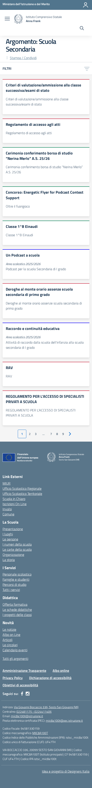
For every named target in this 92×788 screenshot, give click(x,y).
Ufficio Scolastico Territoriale (22, 493)
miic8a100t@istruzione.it (27, 716)
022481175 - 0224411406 (34, 711)
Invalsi (7, 509)
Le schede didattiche (17, 609)
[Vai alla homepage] (18, 19)
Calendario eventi (15, 650)
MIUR (6, 483)
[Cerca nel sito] (82, 28)
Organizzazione (13, 554)
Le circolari (10, 644)
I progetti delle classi (17, 614)
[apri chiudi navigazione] (7, 19)
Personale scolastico (17, 574)
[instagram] (28, 694)
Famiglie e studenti (16, 579)
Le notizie (9, 629)
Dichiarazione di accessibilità (50, 677)
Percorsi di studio (14, 584)
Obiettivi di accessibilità (20, 685)
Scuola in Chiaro (14, 498)
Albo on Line (11, 634)
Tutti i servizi (11, 589)
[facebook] (22, 694)
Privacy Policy (13, 677)
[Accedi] (85, 5)
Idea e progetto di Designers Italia (65, 771)
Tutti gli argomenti (15, 658)
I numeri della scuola (17, 544)
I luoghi (8, 534)
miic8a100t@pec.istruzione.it (64, 720)
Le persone (10, 539)
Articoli (7, 639)
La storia (9, 559)
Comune (8, 514)
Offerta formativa (15, 604)
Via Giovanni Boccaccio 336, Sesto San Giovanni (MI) (46, 707)
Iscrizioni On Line (15, 503)
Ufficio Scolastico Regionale (22, 488)
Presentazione (13, 528)
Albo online (61, 670)
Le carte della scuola (17, 549)
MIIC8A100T (40, 733)
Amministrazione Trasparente (24, 670)
